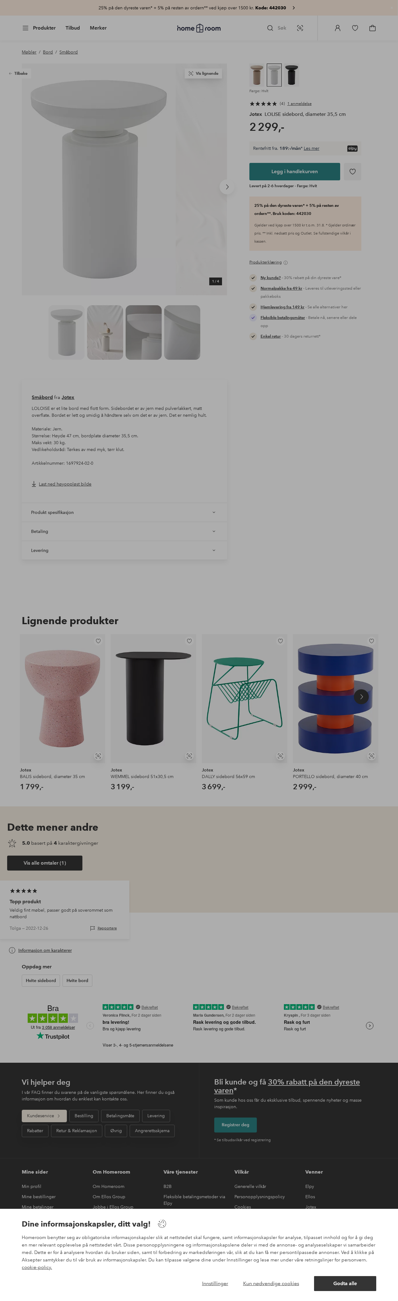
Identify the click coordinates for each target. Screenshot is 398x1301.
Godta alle (345, 1283)
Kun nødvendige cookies (271, 1283)
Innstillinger (215, 1283)
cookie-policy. (37, 1267)
